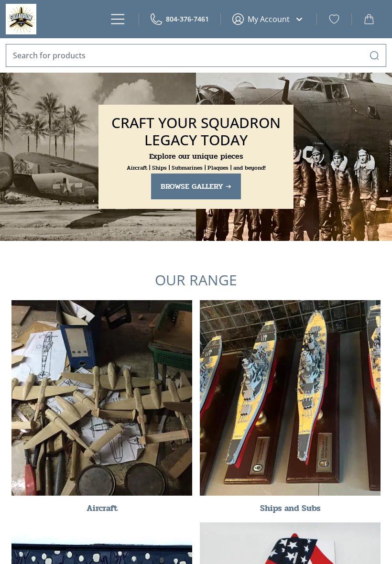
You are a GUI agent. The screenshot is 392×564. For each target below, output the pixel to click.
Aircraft (102, 508)
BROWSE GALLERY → (196, 186)
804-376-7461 (187, 18)
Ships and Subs (290, 508)
